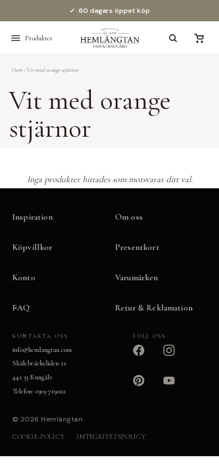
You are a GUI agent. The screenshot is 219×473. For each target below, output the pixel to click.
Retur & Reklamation (154, 308)
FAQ (21, 308)
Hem (16, 70)
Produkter (39, 38)
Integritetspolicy (111, 436)
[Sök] (173, 38)
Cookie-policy (38, 436)
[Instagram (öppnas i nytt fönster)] (175, 357)
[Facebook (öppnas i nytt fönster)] (145, 357)
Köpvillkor (32, 247)
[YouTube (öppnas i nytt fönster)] (175, 387)
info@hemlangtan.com (42, 349)
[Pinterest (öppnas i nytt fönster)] (145, 387)
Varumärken (136, 277)
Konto (23, 277)
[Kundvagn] (198, 38)
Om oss (129, 217)
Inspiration (32, 217)
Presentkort (137, 247)
